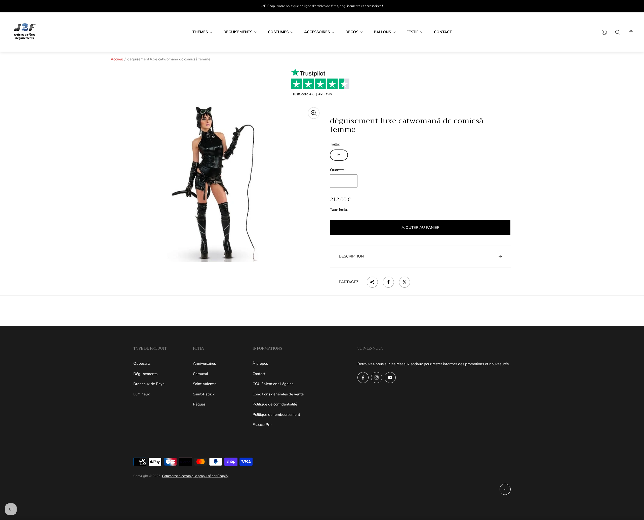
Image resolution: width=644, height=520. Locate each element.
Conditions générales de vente (278, 394)
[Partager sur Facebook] (388, 282)
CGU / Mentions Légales (273, 383)
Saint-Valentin (205, 383)
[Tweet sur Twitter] (404, 282)
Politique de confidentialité (275, 404)
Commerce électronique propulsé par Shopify (195, 476)
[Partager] (372, 282)
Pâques (199, 404)
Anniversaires (204, 363)
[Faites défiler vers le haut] (505, 489)
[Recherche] (617, 32)
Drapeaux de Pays (148, 383)
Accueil (117, 59)
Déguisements (145, 373)
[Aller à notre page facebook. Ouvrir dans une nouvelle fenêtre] (363, 377)
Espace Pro (262, 424)
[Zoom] (313, 113)
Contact (259, 373)
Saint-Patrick (204, 394)
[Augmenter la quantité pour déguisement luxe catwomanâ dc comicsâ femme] (353, 181)
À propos (260, 363)
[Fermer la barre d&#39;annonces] (631, 6)
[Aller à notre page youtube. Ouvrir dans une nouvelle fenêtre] (390, 377)
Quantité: (337, 170)
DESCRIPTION (351, 256)
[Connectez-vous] (604, 32)
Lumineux (141, 394)
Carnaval (200, 373)
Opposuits (141, 363)
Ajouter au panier (420, 227)
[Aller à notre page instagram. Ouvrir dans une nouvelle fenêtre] (376, 377)
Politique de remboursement (276, 414)
